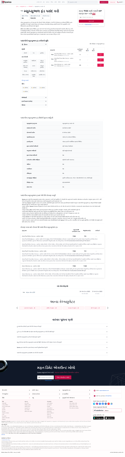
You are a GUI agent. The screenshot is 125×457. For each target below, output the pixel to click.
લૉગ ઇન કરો (112, 2)
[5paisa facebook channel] (103, 404)
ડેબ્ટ (34, 53)
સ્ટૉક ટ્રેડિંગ (27, 403)
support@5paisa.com (104, 390)
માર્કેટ (56, 2)
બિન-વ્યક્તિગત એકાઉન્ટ (74, 408)
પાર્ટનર (63, 2)
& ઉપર (25, 87)
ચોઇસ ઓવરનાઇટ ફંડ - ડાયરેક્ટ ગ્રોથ (62, 64)
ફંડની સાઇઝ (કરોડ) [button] (27, 101)
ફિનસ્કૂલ (3, 411)
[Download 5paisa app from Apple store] (109, 418)
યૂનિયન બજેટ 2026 (5, 417)
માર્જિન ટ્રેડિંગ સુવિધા (28, 411)
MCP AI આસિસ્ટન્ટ (50, 412)
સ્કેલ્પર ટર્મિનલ (49, 403)
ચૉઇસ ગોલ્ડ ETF (30, 292)
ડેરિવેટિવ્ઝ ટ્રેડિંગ (28, 404)
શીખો (59, 2)
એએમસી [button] (24, 97)
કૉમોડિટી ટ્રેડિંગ (27, 406)
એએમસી (30, 6)
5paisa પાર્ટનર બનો (73, 404)
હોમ (17, 6)
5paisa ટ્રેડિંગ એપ (50, 409)
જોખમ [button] (23, 105)
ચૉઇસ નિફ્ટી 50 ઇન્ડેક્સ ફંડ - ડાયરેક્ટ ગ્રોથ (63, 53)
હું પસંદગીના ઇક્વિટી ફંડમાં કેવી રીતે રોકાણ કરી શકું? (29, 326)
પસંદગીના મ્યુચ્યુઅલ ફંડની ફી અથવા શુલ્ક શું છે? (29, 337)
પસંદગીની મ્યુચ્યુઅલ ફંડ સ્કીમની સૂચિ (34, 41)
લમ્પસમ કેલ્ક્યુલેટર (72, 308)
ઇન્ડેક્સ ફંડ (60, 55)
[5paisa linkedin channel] (106, 404)
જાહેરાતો (3, 419)
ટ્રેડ (44, 2)
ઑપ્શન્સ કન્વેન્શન (5, 412)
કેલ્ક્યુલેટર (5, 394)
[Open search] (68, 2)
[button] (119, 2)
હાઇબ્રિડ (42, 53)
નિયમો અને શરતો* (48, 380)
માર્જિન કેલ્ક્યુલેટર (50, 308)
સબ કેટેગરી (25, 57)
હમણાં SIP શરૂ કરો (104, 2)
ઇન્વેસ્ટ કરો (39, 2)
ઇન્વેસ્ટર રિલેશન (5, 404)
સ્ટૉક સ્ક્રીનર (27, 409)
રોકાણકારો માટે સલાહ (6, 439)
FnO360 (48, 406)
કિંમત (52, 2)
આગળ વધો (91, 21)
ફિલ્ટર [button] (25, 44)
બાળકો (33, 65)
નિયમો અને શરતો (88, 24)
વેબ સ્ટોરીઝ (4, 416)
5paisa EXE (49, 411)
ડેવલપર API (49, 416)
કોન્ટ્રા (25, 71)
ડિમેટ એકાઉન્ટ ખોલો (63, 377)
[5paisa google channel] (111, 404)
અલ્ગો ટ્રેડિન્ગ (49, 408)
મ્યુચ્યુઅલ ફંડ (23, 6)
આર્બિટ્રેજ (34, 60)
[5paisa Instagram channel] (97, 404)
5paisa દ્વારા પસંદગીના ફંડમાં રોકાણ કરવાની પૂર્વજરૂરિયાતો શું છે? (32, 347)
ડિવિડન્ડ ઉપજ (25, 74)
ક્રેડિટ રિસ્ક (42, 71)
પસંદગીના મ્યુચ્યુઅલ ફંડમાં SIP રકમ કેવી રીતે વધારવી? (30, 352)
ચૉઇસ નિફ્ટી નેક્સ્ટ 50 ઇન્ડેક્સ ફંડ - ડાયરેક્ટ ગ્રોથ (34, 251)
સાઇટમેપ (3, 409)
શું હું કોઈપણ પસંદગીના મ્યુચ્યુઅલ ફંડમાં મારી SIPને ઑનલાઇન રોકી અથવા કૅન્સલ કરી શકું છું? (39, 342)
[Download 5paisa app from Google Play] (98, 418)
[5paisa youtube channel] (108, 404)
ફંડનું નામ (52, 50)
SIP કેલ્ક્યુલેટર (94, 308)
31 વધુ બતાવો (25, 80)
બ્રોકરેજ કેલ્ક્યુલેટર (28, 308)
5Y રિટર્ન (93, 49)
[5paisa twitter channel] (100, 404)
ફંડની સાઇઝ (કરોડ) (80, 50)
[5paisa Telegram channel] (94, 404)
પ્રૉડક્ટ (47, 2)
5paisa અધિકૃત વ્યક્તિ (74, 406)
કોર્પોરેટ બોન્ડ (33, 71)
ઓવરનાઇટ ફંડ (60, 66)
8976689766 (108, 395)
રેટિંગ (23, 84)
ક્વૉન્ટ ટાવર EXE (50, 417)
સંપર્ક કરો (3, 434)
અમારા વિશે (4, 403)
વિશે (3, 401)
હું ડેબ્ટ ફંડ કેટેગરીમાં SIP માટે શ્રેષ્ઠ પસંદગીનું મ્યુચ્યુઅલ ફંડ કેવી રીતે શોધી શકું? (35, 331)
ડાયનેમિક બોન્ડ (42, 74)
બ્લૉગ (3, 414)
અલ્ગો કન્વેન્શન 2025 (6, 406)
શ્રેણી (23, 49)
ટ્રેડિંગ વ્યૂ (49, 414)
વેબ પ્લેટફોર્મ (49, 404)
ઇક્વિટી (25, 53)
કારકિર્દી (3, 408)
